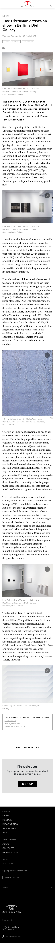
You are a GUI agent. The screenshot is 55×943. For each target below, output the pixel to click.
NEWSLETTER (10, 852)
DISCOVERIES (10, 824)
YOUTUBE (8, 863)
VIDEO (5, 832)
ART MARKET (10, 828)
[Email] (3, 47)
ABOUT (6, 843)
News (5, 16)
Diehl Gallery (10, 720)
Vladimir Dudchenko (11, 36)
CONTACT (8, 848)
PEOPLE (7, 819)
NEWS (5, 815)
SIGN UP (27, 783)
